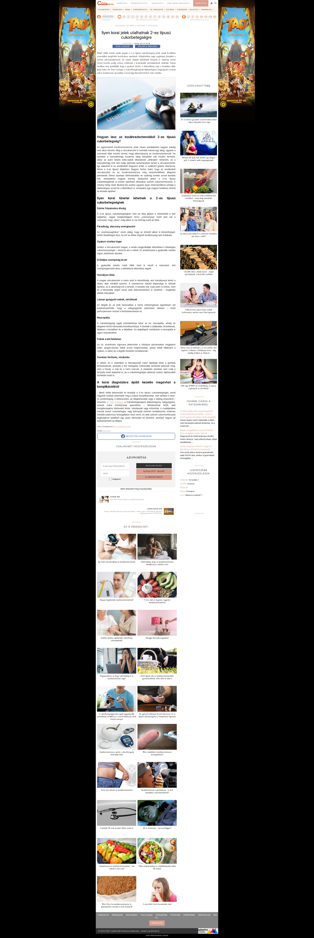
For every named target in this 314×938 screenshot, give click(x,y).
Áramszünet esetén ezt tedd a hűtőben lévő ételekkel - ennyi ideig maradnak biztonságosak (199, 198)
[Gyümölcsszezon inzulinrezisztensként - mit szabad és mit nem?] (116, 851)
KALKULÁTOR (157, 3)
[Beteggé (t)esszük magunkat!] (157, 623)
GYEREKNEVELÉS (140, 9)
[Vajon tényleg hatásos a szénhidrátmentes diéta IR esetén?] (157, 851)
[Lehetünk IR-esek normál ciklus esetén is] (116, 813)
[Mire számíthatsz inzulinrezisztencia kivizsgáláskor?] (157, 737)
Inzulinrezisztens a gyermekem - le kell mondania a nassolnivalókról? (157, 791)
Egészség (153, 25)
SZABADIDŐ (182, 9)
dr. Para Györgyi (115, 402)
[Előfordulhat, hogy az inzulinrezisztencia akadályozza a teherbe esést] (157, 547)
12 (177, 17)
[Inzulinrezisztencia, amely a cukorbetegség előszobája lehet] (116, 737)
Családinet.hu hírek (125, 25)
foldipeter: (189, 480)
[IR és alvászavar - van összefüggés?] (157, 813)
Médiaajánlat (117, 915)
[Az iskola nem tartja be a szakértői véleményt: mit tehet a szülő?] (198, 219)
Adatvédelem (132, 915)
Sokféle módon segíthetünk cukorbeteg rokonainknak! (116, 639)
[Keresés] (215, 2)
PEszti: (183, 487)
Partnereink (175, 915)
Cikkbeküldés (189, 915)
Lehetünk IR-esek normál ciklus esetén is (116, 828)
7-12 (210, 17)
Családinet (127, 43)
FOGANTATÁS (103, 9)
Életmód (141, 25)
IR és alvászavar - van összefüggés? (157, 828)
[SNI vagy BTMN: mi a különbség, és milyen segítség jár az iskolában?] (198, 371)
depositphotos (107, 431)
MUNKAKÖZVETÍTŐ (139, 3)
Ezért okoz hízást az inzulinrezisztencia (116, 790)
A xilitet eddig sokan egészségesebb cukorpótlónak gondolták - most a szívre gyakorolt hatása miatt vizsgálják (198, 414)
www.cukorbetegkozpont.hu (122, 426)
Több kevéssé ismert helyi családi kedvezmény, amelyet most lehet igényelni (198, 311)
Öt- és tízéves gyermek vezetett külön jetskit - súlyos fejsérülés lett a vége (198, 121)
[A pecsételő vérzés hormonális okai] (157, 889)
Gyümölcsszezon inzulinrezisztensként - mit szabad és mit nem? (116, 868)
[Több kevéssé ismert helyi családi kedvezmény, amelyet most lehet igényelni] (198, 295)
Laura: (191, 495)
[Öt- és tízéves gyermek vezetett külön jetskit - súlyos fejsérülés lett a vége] (198, 105)
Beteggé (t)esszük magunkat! (157, 638)
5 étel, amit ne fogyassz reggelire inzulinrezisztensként (157, 601)
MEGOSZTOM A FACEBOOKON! (138, 436)
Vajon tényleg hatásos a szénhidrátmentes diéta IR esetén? (157, 868)
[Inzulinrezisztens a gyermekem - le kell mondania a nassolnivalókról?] (157, 775)
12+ (215, 17)
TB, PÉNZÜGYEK (156, 9)
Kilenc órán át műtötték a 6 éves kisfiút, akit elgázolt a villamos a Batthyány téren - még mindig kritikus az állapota (198, 350)
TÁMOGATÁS (201, 3)
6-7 (206, 17)
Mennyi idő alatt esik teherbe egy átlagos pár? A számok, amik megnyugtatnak (198, 159)
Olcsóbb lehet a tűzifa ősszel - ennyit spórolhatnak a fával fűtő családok (199, 273)
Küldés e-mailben (147, 46)
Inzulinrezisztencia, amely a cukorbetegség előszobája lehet (117, 753)
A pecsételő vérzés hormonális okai (157, 904)
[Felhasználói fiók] (211, 2)
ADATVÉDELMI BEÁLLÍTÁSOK (157, 935)
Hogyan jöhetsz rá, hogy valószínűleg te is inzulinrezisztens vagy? (116, 677)
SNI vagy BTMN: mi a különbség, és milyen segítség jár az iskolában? (198, 387)
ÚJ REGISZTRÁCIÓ (154, 477)
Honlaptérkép (161, 915)
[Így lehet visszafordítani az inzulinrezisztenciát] (116, 547)
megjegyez (116, 479)
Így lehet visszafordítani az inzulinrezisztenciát (127, 499)
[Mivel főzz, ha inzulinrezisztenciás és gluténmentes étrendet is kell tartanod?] (116, 889)
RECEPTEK (194, 9)
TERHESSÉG (117, 9)
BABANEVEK (206, 9)
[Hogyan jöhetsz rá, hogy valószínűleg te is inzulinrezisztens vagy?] (116, 661)
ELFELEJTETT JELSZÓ (154, 471)
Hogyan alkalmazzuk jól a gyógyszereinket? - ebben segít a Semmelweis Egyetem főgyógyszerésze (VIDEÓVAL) (133, 512)
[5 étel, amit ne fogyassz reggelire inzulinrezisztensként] (157, 585)
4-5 (201, 17)
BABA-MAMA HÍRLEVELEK (178, 3)
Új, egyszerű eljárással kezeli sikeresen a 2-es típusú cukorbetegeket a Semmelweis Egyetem (157, 715)
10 (168, 17)
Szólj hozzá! (123, 46)
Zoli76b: (187, 484)
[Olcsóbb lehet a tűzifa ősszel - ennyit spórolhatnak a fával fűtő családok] (198, 257)
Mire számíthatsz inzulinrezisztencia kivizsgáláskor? (157, 753)
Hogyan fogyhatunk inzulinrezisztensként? (116, 600)
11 (172, 17)
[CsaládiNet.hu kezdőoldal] (105, 3)
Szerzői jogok (147, 915)
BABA (127, 9)
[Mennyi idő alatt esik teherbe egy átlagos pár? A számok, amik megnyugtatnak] (198, 143)
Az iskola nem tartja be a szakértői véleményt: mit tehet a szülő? (198, 235)
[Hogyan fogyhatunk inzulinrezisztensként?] (116, 585)
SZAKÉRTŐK (121, 3)
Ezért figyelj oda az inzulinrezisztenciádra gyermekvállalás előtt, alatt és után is (157, 677)
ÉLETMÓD (170, 9)
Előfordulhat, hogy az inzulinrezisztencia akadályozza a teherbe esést (157, 563)
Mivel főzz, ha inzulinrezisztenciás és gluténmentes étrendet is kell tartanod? (116, 906)
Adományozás (204, 915)
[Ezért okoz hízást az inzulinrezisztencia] (116, 775)
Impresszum (103, 915)
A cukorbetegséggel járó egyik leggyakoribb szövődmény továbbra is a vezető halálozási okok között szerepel (116, 716)
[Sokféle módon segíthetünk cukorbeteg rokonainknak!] (116, 623)
